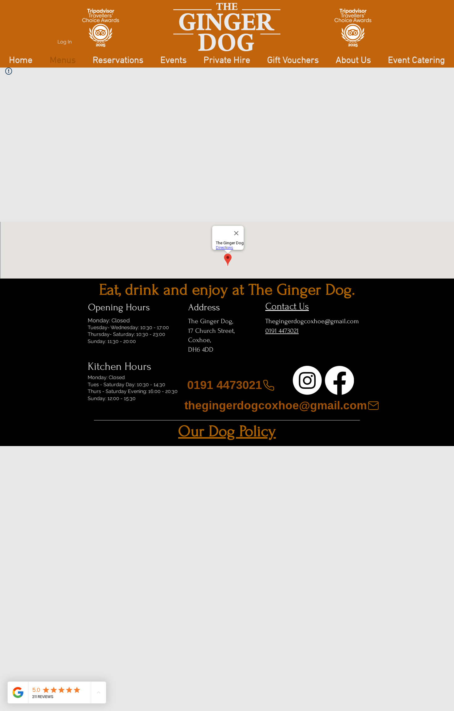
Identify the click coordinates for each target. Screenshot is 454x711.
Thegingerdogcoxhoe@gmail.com (312, 321)
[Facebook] (339, 380)
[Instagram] (307, 380)
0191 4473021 (282, 330)
